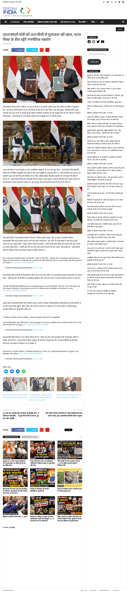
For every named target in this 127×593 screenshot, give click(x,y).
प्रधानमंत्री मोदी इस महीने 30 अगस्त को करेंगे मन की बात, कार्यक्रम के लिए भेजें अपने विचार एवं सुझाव (104, 208)
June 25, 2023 (37, 268)
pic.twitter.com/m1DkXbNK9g (36, 325)
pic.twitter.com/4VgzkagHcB (30, 353)
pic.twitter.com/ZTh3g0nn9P (23, 262)
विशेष (93, 22)
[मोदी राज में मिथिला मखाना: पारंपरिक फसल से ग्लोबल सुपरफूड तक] (69, 477)
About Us (84, 590)
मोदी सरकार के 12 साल (68, 22)
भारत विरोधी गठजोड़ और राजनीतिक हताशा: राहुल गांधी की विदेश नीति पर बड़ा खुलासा (104, 225)
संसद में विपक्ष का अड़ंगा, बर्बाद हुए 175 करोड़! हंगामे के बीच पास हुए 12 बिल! (104, 285)
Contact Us (115, 590)
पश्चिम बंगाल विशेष (7, 458)
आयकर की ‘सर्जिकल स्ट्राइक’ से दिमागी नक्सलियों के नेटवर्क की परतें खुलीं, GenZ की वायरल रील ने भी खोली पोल (42, 518)
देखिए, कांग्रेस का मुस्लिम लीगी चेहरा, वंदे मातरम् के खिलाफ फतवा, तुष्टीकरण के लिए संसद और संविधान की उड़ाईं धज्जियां (69, 518)
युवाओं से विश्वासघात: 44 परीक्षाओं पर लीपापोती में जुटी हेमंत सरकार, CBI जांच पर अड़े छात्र (104, 158)
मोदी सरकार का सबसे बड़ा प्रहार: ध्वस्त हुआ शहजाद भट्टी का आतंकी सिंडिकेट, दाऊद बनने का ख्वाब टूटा (105, 178)
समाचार (5, 30)
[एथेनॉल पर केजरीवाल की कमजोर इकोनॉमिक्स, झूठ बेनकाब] (42, 477)
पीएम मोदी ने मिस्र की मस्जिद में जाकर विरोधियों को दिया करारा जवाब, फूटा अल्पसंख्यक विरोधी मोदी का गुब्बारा (64, 414)
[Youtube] (123, 2)
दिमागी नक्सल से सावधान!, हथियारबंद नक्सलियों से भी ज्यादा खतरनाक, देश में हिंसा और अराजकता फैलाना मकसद (104, 218)
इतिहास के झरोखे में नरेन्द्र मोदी (47, 22)
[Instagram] (107, 2)
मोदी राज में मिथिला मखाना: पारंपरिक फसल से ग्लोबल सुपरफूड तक (69, 490)
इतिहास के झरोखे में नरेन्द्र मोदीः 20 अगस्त (99, 137)
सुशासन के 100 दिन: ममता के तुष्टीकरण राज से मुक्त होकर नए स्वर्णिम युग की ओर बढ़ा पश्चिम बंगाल (14, 463)
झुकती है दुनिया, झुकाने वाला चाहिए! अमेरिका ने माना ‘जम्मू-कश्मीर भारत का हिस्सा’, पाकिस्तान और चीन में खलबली (104, 131)
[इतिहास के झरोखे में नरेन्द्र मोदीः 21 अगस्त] (15, 505)
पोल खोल (33, 514)
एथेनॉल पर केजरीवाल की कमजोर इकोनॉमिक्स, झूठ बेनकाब (39, 490)
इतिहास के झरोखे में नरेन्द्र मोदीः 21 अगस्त (15, 516)
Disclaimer (93, 590)
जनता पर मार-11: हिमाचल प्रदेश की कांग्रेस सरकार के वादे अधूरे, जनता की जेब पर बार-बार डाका (104, 269)
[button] (123, 22)
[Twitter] (119, 2)
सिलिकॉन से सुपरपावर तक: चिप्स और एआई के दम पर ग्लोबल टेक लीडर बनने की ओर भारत (105, 201)
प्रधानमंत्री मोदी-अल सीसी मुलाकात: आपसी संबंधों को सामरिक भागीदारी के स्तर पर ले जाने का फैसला (41, 397)
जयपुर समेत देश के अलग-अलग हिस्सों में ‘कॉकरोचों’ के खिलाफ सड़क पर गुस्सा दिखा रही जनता (42, 463)
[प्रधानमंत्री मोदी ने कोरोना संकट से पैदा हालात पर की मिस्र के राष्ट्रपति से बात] (15, 384)
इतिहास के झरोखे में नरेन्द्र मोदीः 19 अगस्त (99, 164)
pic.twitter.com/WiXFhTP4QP (15, 290)
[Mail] (111, 2)
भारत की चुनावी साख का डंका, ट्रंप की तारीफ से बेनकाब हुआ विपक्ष (105, 194)
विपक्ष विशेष (82, 22)
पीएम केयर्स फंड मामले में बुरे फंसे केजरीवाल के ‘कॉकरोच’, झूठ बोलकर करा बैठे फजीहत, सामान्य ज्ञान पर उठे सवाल (15, 491)
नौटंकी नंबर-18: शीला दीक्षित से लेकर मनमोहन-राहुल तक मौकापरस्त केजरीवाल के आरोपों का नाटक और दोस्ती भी (103, 142)
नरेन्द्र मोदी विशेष (28, 22)
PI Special (15, 22)
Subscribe (94, 62)
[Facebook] (103, 2)
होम (6, 22)
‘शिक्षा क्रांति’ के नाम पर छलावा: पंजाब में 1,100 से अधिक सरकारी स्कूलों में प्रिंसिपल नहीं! (68, 463)
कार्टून (102, 22)
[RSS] (115, 2)
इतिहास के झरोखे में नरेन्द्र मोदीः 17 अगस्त (99, 231)
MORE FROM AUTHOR (29, 437)
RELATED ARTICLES (11, 437)
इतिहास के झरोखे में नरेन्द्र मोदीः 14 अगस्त (99, 264)
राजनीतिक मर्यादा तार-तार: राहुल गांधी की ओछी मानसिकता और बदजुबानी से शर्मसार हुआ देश (105, 259)
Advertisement (104, 590)
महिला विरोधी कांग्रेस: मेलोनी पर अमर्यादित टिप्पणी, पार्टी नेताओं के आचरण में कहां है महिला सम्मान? (105, 243)
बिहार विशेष (60, 486)
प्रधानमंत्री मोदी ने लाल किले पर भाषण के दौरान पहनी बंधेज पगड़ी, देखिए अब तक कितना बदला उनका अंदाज (104, 236)
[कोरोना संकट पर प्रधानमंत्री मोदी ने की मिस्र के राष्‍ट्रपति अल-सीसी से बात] (69, 384)
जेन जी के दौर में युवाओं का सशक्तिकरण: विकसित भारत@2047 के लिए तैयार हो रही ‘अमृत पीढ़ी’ (101, 292)
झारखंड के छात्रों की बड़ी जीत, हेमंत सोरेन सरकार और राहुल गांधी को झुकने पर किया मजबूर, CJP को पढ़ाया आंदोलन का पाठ (105, 186)
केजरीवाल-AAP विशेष (63, 458)
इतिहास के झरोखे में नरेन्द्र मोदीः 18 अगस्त (99, 213)
